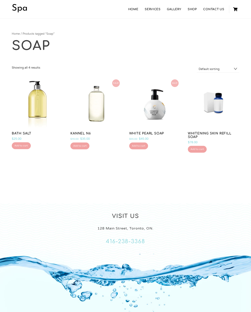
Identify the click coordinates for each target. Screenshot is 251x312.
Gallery (174, 9)
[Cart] (235, 9)
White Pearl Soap (146, 133)
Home (133, 9)
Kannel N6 (80, 133)
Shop (192, 9)
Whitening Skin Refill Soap (209, 135)
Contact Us (213, 9)
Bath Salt (21, 133)
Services (153, 9)
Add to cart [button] (21, 145)
